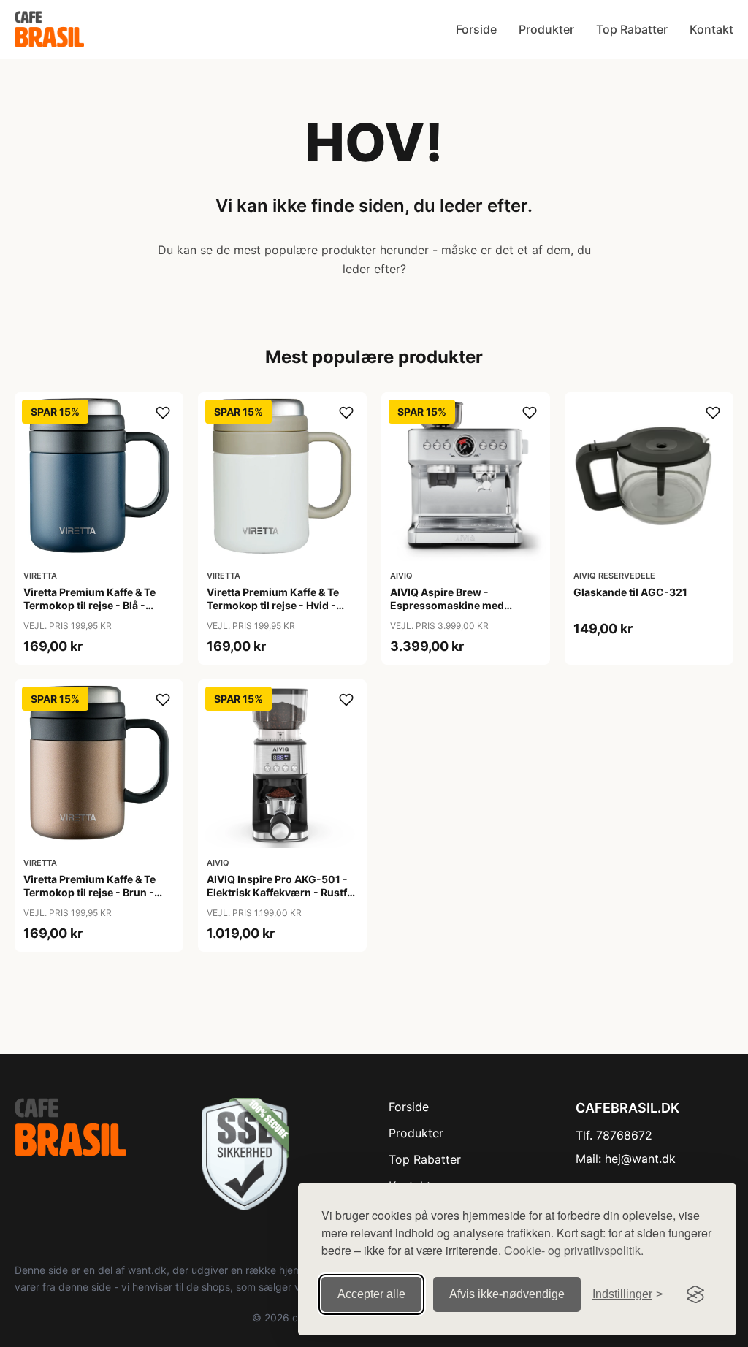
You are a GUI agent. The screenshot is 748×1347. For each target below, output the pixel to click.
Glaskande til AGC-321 (630, 592)
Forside (476, 29)
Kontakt (711, 29)
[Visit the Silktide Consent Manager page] (695, 1294)
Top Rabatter (632, 29)
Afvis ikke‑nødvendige (507, 1294)
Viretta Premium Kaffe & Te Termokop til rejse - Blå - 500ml (89, 605)
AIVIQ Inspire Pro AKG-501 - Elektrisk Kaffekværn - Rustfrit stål (282, 892)
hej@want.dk (640, 1158)
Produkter (546, 29)
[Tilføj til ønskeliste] (163, 413)
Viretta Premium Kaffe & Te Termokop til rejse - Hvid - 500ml (273, 605)
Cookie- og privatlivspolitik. (574, 1250)
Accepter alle (371, 1294)
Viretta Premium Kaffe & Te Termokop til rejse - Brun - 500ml (89, 892)
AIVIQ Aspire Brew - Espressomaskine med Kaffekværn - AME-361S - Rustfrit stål (454, 612)
